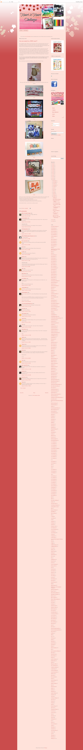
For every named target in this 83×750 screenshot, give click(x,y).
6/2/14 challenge (53, 485)
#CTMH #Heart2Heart (54, 316)
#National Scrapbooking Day (55, 394)
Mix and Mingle (53, 621)
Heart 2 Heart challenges (55, 592)
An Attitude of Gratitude (55, 505)
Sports (52, 684)
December (54, 180)
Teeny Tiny (53, 699)
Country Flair (53, 537)
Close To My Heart (28, 36)
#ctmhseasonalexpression (55, 332)
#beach (52, 288)
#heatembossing (53, 382)
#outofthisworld (53, 398)
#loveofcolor (53, 387)
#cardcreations (53, 290)
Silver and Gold (53, 676)
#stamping (52, 416)
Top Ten (52, 717)
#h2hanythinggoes (54, 358)
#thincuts (52, 430)
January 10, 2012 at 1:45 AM (26, 271)
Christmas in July (53, 526)
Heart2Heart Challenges (54, 594)
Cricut (52, 541)
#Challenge (53, 295)
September (55, 185)
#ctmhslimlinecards (54, 334)
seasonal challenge (54, 670)
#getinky (52, 353)
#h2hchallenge (53, 360)
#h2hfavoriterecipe (54, 363)
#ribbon (52, 406)
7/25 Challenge (53, 490)
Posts (53, 123)
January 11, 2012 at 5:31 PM (26, 311)
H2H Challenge (53, 585)
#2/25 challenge (53, 244)
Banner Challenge (54, 509)
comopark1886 (24, 287)
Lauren (53, 114)
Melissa (53, 116)
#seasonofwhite (53, 411)
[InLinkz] (51, 75)
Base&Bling (53, 511)
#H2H (52, 356)
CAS (52, 519)
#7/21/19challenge (54, 267)
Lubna (23, 382)
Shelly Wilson (24, 273)
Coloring (52, 534)
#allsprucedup (53, 277)
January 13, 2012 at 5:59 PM (26, 348)
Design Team (53, 551)
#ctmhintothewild (54, 327)
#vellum (52, 433)
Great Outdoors (53, 578)
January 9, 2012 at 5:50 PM (26, 249)
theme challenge (53, 706)
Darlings (52, 549)
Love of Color (53, 615)
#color (52, 298)
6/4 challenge (53, 488)
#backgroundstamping (54, 285)
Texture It (52, 701)
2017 (53, 172)
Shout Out (52, 675)
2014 (53, 176)
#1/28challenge (53, 228)
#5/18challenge (53, 259)
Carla (34, 139)
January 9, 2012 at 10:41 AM (26, 226)
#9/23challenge (53, 275)
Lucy (34, 177)
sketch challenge (53, 680)
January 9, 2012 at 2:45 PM (26, 238)
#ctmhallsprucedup (54, 319)
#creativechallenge (54, 309)
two (51, 720)
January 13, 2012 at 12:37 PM (26, 335)
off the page (53, 637)
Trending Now (53, 718)
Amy (34, 97)
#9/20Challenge (53, 274)
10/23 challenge (53, 450)
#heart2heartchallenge (54, 379)
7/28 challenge (53, 492)
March (54, 193)
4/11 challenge (53, 477)
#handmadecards (53, 376)
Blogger (46, 747)
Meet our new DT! (55, 215)
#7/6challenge (53, 269)
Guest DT (52, 580)
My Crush (52, 626)
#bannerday (53, 287)
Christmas (52, 524)
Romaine (23, 256)
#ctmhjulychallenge (54, 329)
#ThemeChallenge (54, 428)
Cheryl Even (24, 377)
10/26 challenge (53, 451)
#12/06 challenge (53, 236)
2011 (53, 219)
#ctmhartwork (53, 321)
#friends (52, 350)
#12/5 (52, 237)
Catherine (53, 110)
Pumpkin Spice (53, 660)
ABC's (52, 498)
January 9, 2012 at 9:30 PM (26, 266)
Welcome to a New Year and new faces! (56, 217)
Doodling (52, 552)
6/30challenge (53, 487)
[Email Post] (30, 208)
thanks (52, 704)
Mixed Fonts (53, 623)
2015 (53, 175)
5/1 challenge (53, 482)
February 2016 (53, 565)
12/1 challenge (53, 456)
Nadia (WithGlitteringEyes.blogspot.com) (28, 235)
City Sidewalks (53, 527)
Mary (34, 157)
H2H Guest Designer (54, 589)
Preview (52, 135)
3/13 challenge (53, 469)
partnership (53, 644)
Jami (31, 82)
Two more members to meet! (56, 211)
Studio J (52, 688)
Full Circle (52, 574)
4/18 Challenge (53, 479)
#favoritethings (53, 345)
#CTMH (52, 313)
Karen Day (23, 308)
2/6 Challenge (53, 461)
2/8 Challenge (53, 463)
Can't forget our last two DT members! (56, 207)
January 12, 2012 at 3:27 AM (26, 316)
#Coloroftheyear (53, 301)
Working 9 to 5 (53, 738)
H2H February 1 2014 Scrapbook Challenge (56, 587)
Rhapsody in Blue (54, 663)
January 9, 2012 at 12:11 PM (26, 233)
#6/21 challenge (53, 266)
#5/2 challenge (53, 261)
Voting (52, 725)
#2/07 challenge (53, 239)
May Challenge (53, 618)
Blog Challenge (53, 513)
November (55, 182)
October (54, 183)
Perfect (52, 646)
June (54, 189)
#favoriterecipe (53, 343)
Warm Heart (53, 727)
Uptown (52, 722)
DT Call (52, 556)
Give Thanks (53, 575)
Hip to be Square (53, 597)
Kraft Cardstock (53, 608)
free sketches (53, 570)
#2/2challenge (53, 245)
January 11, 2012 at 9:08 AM (26, 301)
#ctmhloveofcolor (54, 330)
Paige (34, 118)
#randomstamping (54, 404)
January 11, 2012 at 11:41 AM (26, 306)
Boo (51, 514)
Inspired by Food (53, 605)
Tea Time (52, 696)
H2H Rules (25, 30)
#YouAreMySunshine (54, 440)
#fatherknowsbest (53, 342)
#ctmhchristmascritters (54, 322)
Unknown (23, 344)
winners (52, 731)
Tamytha (23, 371)
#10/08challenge (53, 229)
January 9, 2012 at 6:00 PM (26, 254)
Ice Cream (52, 602)
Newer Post (21, 392)
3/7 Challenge (53, 472)
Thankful (52, 702)
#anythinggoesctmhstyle (55, 280)
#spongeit (52, 414)
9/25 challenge (53, 495)
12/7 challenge (53, 458)
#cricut (52, 311)
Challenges (53, 522)
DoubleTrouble (53, 554)
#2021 (52, 251)
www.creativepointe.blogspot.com (27, 303)
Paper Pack (52, 641)
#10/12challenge (53, 231)
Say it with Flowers (54, 665)
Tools (52, 714)
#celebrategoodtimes (54, 293)
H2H (52, 583)
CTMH (52, 543)
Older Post (46, 392)
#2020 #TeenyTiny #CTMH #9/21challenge (55, 250)
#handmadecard (53, 374)
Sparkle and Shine (54, 683)
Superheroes (53, 691)
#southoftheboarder (54, 412)
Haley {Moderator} (55, 112)
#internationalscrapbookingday (56, 384)
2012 (53, 179)
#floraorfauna (53, 348)
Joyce (22, 360)
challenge (52, 521)
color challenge (53, 532)
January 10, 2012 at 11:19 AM (26, 276)
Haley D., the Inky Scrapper (26, 213)
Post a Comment (23, 388)
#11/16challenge (53, 234)
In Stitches (52, 604)
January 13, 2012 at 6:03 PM (26, 358)
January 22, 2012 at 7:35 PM (26, 385)
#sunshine (52, 420)
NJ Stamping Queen (25, 228)
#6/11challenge (53, 264)
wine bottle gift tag (54, 730)
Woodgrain (52, 735)
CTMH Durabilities (54, 546)
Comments (54, 125)
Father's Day (53, 561)
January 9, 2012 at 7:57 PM (26, 260)
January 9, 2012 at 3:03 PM (26, 244)
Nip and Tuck (53, 631)
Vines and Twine (53, 723)
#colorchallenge (53, 300)
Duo (51, 557)
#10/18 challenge (53, 232)
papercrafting (53, 642)
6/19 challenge (53, 484)
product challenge (54, 659)
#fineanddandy (53, 347)
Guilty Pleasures (53, 582)
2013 (53, 178)
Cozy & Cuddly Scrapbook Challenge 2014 (57, 539)
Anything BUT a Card (54, 506)
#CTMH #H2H (53, 314)
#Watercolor (53, 435)
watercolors (53, 728)
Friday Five (53, 572)
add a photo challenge (54, 500)
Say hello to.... (55, 209)
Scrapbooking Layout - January (56, 201)
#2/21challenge (53, 242)
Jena (22, 324)
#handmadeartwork (54, 373)
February (54, 195)
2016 (53, 173)
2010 (53, 221)
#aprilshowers (53, 284)
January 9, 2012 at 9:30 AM (26, 221)
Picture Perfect (53, 655)
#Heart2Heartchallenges (54, 381)
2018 (53, 170)
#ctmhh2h (52, 324)
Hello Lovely (53, 595)
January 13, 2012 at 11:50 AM (26, 327)
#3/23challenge (53, 254)
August (54, 186)
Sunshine (52, 689)
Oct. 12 (52, 636)
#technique (53, 425)
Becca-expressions (25, 240)
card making (53, 518)
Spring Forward (53, 686)
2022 (53, 165)
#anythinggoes (53, 279)
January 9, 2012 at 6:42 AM (26, 215)
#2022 (52, 253)
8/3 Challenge (53, 493)
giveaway (52, 577)
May (54, 190)
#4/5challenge (53, 256)
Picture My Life (53, 654)
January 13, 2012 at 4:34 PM (26, 342)
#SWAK (52, 422)
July (54, 188)
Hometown (52, 600)
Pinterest (52, 657)
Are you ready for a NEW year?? (56, 205)
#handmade (53, 371)
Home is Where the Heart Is (55, 599)
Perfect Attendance (54, 647)
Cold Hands (53, 531)
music (52, 625)
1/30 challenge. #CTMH (55, 448)
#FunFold (52, 352)
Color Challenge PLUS (56, 203)
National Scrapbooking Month (55, 629)
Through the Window (54, 709)
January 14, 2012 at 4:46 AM (26, 363)
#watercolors (53, 437)
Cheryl (23, 350)
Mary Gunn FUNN (25, 365)
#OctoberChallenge (54, 395)
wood (52, 733)
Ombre (52, 639)
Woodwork (52, 736)
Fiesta (52, 567)
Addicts (52, 501)
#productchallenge (54, 403)
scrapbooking (53, 668)
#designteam (53, 339)
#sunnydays (53, 419)
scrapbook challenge (54, 667)
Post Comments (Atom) (36, 395)
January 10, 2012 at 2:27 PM (26, 285)
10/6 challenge (53, 453)
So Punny (52, 681)
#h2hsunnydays (53, 369)
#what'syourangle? (54, 438)
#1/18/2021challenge (54, 226)
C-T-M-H (52, 516)
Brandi (53, 108)
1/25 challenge (53, 446)
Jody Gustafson (24, 313)
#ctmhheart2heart (53, 326)
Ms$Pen (23, 337)
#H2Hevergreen (53, 361)
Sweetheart (52, 694)
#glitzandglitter (53, 355)
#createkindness (53, 308)
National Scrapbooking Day (55, 628)
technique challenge (54, 697)
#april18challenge (54, 282)
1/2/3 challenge (53, 445)
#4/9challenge (53, 258)
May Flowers (53, 620)
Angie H (23, 318)
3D (51, 474)
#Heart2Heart (53, 377)
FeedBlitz (59, 135)
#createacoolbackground (55, 306)
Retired (52, 662)
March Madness (53, 616)
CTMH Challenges (54, 544)
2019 (53, 169)
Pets (51, 649)
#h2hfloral (52, 364)
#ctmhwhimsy (53, 337)
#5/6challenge (53, 262)
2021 (53, 166)
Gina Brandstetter (24, 218)
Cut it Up (52, 548)
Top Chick (52, 715)
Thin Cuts (52, 707)
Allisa (23, 268)
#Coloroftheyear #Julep (54, 303)
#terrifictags (53, 427)
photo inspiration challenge (55, 650)
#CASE (52, 292)
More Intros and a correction (55, 213)
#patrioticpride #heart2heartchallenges (57, 400)
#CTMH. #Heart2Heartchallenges (56, 317)
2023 (53, 163)
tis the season (53, 712)
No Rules (52, 633)
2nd (51, 467)
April (54, 192)
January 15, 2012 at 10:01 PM (26, 375)
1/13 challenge (53, 443)
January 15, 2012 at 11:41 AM (26, 369)
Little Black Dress (54, 612)
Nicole (23, 246)
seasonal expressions (54, 672)
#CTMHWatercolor (54, 335)
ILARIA (23, 251)
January (54, 196)
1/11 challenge (53, 441)
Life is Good (53, 610)
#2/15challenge (53, 241)
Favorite (52, 562)
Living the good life (54, 613)
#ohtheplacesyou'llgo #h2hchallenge (56, 397)
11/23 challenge (53, 454)
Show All (63, 117)
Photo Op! (52, 652)
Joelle (34, 194)
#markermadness (53, 392)
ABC (52, 496)
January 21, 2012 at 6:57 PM (26, 379)
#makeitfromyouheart (54, 389)
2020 (53, 168)
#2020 (52, 247)
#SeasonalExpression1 (54, 409)
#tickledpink (53, 432)
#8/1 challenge (53, 271)
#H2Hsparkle (53, 368)
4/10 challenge (53, 475)
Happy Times (53, 591)
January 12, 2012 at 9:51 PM (26, 322)
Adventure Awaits (54, 503)
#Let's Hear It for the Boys (55, 385)
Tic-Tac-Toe (53, 710)
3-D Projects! (55, 197)
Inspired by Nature (54, 607)
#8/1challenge (53, 272)
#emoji (52, 340)
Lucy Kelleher (24, 278)
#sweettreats (53, 424)
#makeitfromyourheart (54, 390)
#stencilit (52, 417)
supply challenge (53, 693)
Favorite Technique (54, 564)
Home (21, 30)
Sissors (52, 678)
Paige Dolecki (24, 329)
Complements (53, 535)
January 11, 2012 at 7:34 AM (26, 290)
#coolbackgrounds (54, 305)
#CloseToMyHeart (54, 296)
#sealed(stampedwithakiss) (55, 407)
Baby (52, 508)
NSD (52, 634)
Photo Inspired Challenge (57, 199)
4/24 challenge (53, 480)
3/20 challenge (53, 471)
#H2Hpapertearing (54, 366)
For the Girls (53, 569)
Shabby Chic (53, 673)
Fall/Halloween (53, 559)
